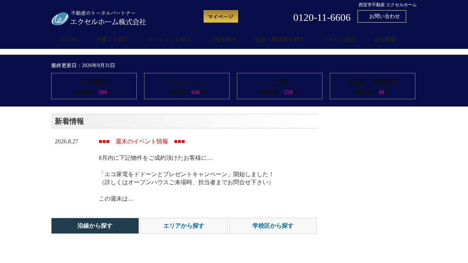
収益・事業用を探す (280, 39)
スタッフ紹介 (339, 39)
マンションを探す (169, 39)
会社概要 (385, 39)
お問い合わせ (384, 16)
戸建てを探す (112, 39)
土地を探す (223, 39)
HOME (69, 39)
